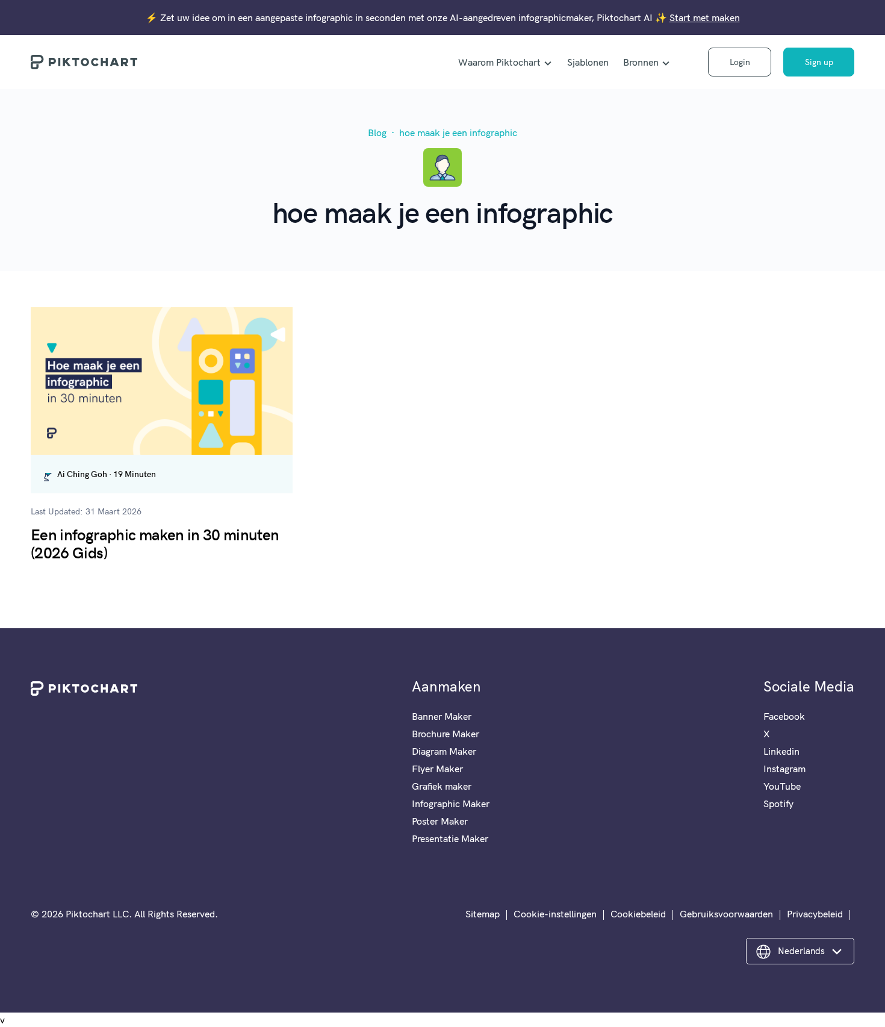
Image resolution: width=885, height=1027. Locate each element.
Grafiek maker (441, 786)
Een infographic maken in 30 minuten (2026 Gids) (155, 543)
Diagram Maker (444, 751)
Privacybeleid (815, 914)
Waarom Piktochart (499, 62)
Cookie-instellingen (555, 914)
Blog (377, 132)
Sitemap (482, 914)
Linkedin (781, 751)
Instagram (784, 769)
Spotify (778, 804)
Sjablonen (588, 62)
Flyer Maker (437, 769)
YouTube (782, 786)
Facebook (784, 716)
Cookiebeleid (638, 914)
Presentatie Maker (450, 838)
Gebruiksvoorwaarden (726, 914)
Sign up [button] (819, 62)
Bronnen (641, 62)
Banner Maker (441, 716)
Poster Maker (440, 821)
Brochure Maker (445, 734)
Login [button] (740, 62)
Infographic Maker (450, 804)
